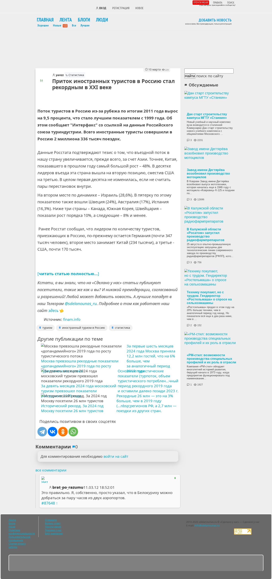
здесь (53, 310)
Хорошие (43, 25)
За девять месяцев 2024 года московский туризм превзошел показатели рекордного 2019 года (78, 390)
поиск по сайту (209, 75)
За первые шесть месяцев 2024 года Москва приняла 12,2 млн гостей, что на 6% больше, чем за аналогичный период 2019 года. (151, 355)
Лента (66, 19)
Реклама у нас (53, 530)
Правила (217, 2)
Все (74, 25)
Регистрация (120, 8)
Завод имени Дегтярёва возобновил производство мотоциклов (208, 173)
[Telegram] (42, 431)
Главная (45, 19)
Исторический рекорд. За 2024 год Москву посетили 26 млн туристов (72, 408)
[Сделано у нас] (63, 7)
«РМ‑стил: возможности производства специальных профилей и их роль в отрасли (211, 358)
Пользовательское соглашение (19, 538)
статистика (122, 328)
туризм (47, 328)
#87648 (48, 503)
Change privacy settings (17, 545)
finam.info (71, 319)
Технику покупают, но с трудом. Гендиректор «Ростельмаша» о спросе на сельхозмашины (209, 297)
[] (68, 273)
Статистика (76, 75)
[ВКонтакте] (52, 431)
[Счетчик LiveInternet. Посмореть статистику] (242, 533)
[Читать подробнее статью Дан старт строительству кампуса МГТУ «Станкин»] (211, 101)
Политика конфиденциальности (22, 531)
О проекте (51, 520)
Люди (102, 19)
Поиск (230, 2)
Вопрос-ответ (53, 523)
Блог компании (54, 533)
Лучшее (84, 25)
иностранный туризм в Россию (83, 328)
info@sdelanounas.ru (207, 525)
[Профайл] (44, 479)
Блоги (84, 19)
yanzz (60, 75)
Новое (139, 8)
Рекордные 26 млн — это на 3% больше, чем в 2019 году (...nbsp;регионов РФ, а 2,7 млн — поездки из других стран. (146, 403)
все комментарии (51, 470)
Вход (102, 8)
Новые (60, 25)
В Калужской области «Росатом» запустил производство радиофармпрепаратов (205, 235)
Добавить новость (215, 20)
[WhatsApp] (73, 431)
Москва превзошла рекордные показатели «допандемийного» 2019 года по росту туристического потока (79, 365)
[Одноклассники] (63, 431)
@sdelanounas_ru (81, 303)
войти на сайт (116, 456)
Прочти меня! (200, 2)
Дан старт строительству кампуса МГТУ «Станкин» (207, 115)
